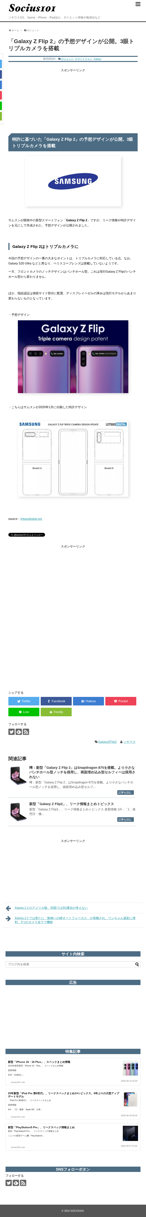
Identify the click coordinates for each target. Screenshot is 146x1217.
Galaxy (98, 58)
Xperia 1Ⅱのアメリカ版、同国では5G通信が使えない (51, 907)
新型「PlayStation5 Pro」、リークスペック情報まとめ (41, 1127)
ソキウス (129, 741)
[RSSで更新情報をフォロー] (26, 732)
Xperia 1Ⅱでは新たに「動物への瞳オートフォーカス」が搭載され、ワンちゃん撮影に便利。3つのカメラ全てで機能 (75, 920)
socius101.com (18, 1082)
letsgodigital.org (31, 518)
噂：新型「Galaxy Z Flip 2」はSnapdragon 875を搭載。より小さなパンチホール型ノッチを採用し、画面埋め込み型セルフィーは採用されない (82, 772)
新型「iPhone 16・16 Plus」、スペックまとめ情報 (39, 1061)
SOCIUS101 (77, 1210)
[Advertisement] (73, 99)
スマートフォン (83, 58)
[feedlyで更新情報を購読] (19, 732)
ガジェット (67, 58)
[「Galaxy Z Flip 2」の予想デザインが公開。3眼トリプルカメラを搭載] (88, 701)
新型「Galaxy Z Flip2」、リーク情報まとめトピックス (71, 804)
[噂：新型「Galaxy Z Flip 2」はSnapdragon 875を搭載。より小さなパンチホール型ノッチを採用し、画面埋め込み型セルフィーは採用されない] (17, 775)
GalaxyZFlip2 (107, 741)
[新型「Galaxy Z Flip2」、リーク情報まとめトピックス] (17, 811)
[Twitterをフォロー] (11, 732)
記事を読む (125, 792)
